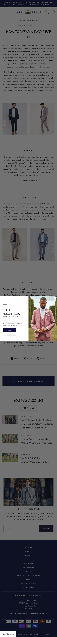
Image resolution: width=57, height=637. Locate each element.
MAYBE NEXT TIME (10, 335)
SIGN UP (10, 330)
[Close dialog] (55, 297)
